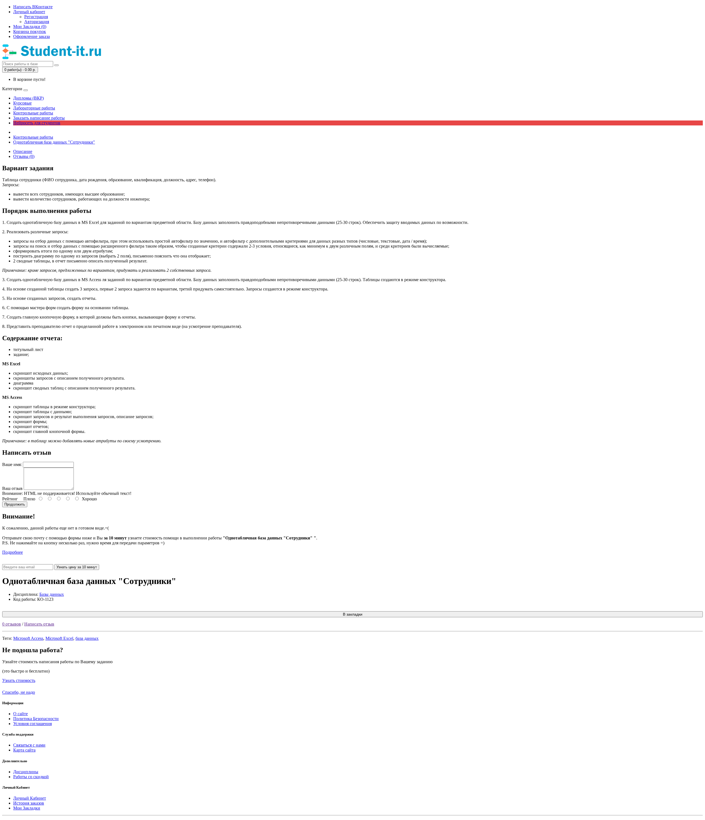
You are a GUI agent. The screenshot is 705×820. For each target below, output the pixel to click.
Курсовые (22, 103)
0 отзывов (11, 624)
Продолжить (14, 504)
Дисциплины (25, 771)
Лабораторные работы (34, 108)
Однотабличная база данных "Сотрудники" (54, 142)
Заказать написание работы (39, 118)
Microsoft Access (28, 638)
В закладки (352, 614)
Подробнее (12, 552)
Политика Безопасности (36, 718)
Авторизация (36, 21)
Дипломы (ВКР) (28, 98)
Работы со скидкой (31, 776)
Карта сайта (24, 750)
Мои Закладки (26, 808)
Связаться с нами (29, 745)
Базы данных (51, 594)
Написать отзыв (39, 624)
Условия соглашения (32, 723)
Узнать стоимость (18, 680)
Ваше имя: (12, 464)
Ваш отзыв (12, 488)
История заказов (28, 803)
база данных (87, 638)
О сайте (20, 713)
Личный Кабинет (29, 798)
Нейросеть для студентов (36, 122)
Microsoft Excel (59, 638)
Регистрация (36, 16)
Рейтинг (10, 499)
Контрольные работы (33, 113)
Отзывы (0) (23, 156)
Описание (22, 151)
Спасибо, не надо (18, 692)
